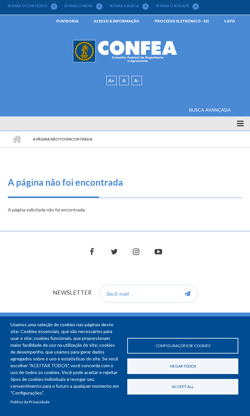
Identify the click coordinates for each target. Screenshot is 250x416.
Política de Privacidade (29, 401)
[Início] (125, 51)
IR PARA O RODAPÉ (176, 6)
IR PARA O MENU (82, 6)
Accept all (183, 386)
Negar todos (183, 366)
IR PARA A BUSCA (128, 6)
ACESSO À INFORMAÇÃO (116, 21)
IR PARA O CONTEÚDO (31, 6)
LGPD (229, 21)
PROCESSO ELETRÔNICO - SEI (182, 21)
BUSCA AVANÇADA (210, 110)
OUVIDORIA (67, 21)
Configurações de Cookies (183, 345)
